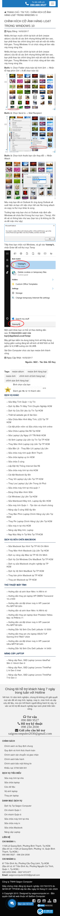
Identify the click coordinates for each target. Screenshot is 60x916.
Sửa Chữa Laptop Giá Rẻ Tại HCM (24, 430)
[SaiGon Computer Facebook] (34, 901)
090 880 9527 (30, 720)
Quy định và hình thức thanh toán (19, 750)
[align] (50, 901)
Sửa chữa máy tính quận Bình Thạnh (25, 452)
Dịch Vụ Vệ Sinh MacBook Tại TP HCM (26, 570)
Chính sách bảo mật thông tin (18, 763)
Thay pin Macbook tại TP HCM (22, 579)
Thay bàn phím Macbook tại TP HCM (25, 575)
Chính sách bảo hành (14, 759)
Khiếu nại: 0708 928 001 (15, 767)
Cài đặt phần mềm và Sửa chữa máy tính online (30, 426)
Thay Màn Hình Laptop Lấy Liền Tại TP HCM (29, 444)
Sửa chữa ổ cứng (16, 461)
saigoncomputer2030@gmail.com (30, 733)
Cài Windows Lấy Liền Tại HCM (22, 496)
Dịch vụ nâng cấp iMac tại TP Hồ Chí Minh (27, 554)
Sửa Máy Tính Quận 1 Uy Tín (22, 401)
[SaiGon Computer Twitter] (39, 901)
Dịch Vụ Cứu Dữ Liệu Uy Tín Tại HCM (25, 410)
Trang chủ (12, 12)
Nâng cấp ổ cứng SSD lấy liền (22, 509)
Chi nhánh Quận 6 (12, 814)
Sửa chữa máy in (12, 823)
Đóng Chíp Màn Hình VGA (20, 492)
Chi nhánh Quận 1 (12, 810)
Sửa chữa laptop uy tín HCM (21, 457)
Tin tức (25, 12)
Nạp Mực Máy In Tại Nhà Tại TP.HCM (25, 534)
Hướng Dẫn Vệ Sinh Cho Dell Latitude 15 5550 (29, 629)
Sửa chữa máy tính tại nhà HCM (23, 470)
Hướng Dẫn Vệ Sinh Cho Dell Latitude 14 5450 (29, 648)
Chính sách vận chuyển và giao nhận (21, 754)
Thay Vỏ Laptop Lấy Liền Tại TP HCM (25, 479)
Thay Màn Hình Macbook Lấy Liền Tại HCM (28, 550)
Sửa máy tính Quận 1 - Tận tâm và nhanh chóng (30, 505)
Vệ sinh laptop (10, 791)
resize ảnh (11, 376)
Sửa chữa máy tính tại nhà (16, 818)
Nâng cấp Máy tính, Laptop (20, 530)
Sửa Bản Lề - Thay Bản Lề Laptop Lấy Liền (28, 448)
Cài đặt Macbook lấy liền (19, 474)
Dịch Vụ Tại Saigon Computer (17, 805)
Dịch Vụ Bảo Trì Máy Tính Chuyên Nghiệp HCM (30, 406)
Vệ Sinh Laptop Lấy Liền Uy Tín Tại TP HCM (28, 439)
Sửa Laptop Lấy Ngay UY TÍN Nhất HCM (27, 435)
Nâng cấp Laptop (12, 831)
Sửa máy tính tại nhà (14, 778)
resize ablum (18, 371)
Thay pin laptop (11, 795)
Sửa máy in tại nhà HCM (19, 525)
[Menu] (52, 3)
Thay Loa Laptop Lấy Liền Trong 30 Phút (27, 483)
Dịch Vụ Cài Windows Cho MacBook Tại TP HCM (30, 559)
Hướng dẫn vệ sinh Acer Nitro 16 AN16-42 (27, 610)
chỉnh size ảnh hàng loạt (17, 380)
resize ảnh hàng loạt (37, 371)
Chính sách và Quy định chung (18, 745)
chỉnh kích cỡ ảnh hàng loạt (32, 376)
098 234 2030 (30, 726)
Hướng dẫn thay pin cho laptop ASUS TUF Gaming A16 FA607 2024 (27, 635)
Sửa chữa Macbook (13, 827)
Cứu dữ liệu (9, 786)
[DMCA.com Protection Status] (45, 905)
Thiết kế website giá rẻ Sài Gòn (22, 414)
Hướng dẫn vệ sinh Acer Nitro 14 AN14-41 (27, 591)
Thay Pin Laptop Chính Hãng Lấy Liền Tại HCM (30, 521)
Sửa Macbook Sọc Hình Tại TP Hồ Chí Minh (28, 546)
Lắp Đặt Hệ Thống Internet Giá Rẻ (24, 465)
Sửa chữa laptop (12, 782)
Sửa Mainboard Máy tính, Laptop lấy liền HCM (29, 500)
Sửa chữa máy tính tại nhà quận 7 (24, 487)
